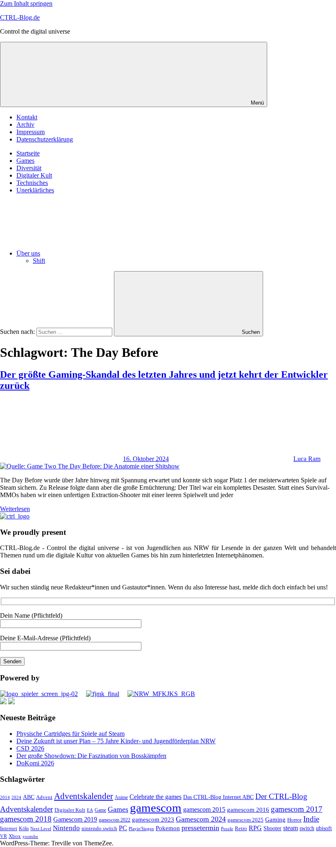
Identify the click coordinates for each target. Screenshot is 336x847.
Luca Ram (306, 458)
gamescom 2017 (296, 809)
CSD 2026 (30, 748)
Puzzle (227, 828)
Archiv (25, 124)
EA (90, 810)
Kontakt (26, 117)
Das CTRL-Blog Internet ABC (218, 797)
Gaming (275, 819)
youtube (30, 836)
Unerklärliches (35, 190)
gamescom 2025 (245, 820)
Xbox (15, 836)
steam (290, 827)
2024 (16, 797)
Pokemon (168, 828)
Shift (39, 260)
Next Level (40, 828)
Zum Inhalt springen (26, 3)
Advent (44, 797)
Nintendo (66, 828)
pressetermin (200, 828)
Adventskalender (83, 796)
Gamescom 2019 (75, 819)
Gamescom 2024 (201, 819)
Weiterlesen (15, 508)
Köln (24, 828)
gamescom (156, 807)
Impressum (30, 131)
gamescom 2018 (26, 819)
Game (100, 810)
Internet (8, 828)
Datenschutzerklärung (44, 139)
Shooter (272, 828)
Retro (241, 828)
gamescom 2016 (248, 809)
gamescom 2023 (153, 819)
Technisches (32, 182)
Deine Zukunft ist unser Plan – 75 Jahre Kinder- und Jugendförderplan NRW (116, 740)
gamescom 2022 (114, 820)
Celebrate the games (155, 796)
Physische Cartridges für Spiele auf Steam (70, 733)
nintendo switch (99, 828)
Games (25, 160)
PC (123, 828)
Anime (121, 797)
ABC (28, 797)
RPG (255, 827)
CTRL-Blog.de (20, 17)
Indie (311, 819)
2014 (5, 797)
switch (307, 828)
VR (3, 836)
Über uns (28, 253)
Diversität (28, 167)
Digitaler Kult (34, 175)
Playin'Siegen (141, 828)
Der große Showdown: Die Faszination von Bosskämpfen (91, 755)
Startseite (28, 153)
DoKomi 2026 (35, 763)
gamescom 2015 (204, 809)
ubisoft (324, 828)
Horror (294, 820)
